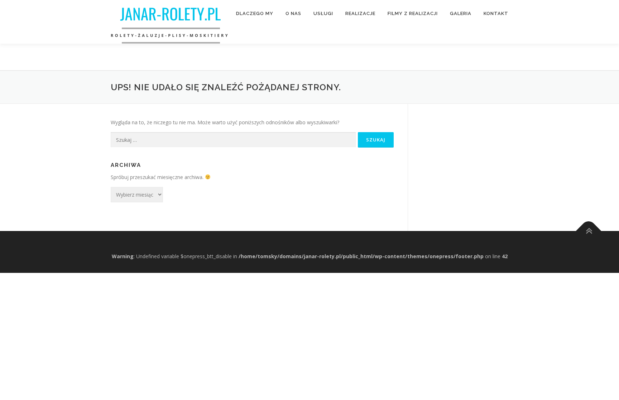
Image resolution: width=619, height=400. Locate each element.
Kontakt (496, 13)
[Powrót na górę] (588, 231)
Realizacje (360, 13)
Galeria (460, 13)
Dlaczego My (254, 13)
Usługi (323, 13)
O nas (293, 13)
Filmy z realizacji (413, 13)
